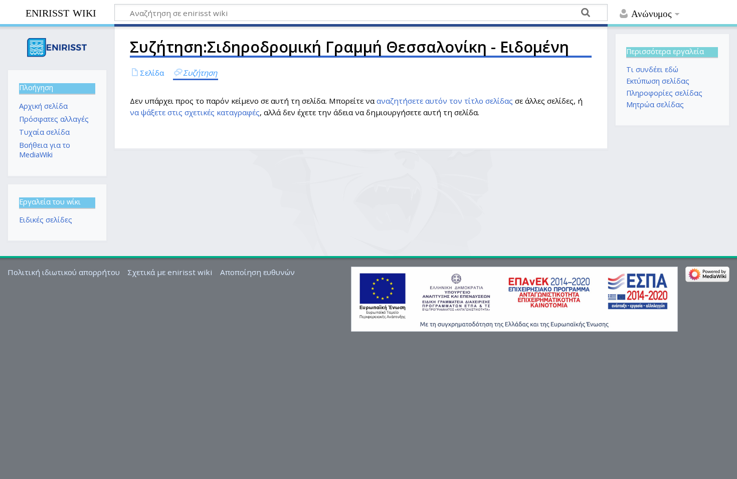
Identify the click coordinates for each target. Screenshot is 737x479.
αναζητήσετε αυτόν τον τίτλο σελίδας (445, 101)
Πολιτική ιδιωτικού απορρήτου (64, 272)
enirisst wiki (61, 12)
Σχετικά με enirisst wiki (169, 272)
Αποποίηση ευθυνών (257, 272)
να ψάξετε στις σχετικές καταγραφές (195, 112)
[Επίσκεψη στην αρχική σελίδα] (57, 47)
